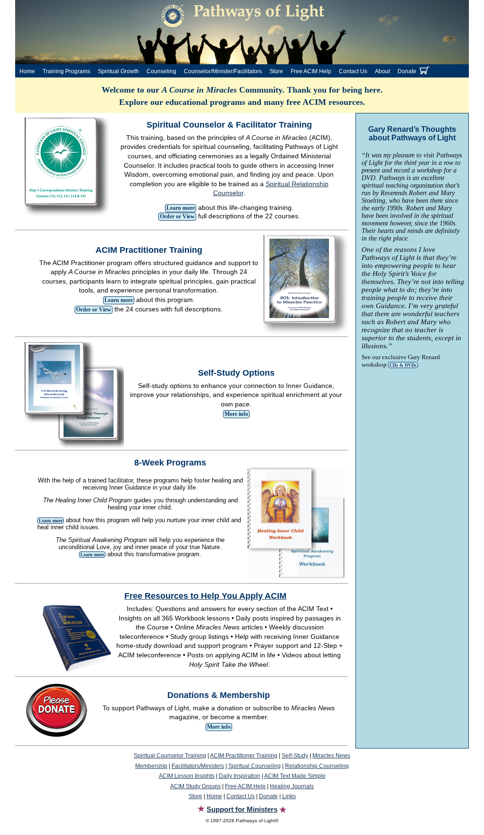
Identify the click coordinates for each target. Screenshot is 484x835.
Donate (407, 71)
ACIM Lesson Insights (187, 776)
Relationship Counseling (317, 766)
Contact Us (353, 71)
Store (276, 71)
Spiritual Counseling (254, 766)
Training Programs (66, 71)
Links (289, 796)
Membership (151, 766)
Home (27, 71)
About (382, 71)
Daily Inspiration (239, 776)
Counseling (161, 71)
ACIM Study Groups (195, 786)
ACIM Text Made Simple (295, 776)
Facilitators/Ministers (198, 766)
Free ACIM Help (311, 71)
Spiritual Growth (118, 71)
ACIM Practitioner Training (243, 755)
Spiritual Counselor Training (170, 755)
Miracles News (331, 755)
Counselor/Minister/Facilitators (223, 71)
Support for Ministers (242, 809)
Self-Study (295, 755)
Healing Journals (292, 786)
